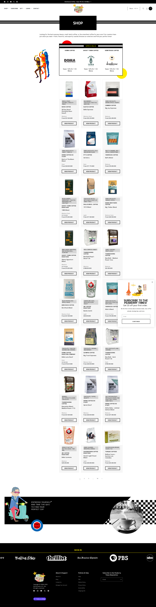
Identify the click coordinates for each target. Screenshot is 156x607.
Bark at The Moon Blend (68, 160)
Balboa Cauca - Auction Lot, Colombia (110, 456)
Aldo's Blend (109, 309)
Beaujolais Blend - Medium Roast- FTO (68, 407)
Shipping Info (81, 591)
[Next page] (102, 478)
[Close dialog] (152, 282)
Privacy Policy (82, 585)
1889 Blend (65, 210)
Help (79, 577)
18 (97, 478)
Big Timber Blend (111, 207)
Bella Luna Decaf (67, 357)
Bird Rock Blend (67, 308)
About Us (58, 577)
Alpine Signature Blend (67, 260)
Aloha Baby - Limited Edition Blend (112, 409)
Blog (57, 579)
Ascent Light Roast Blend (90, 456)
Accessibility (81, 588)
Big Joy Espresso (110, 108)
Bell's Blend (109, 158)
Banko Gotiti (88, 311)
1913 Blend (87, 207)
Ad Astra (87, 158)
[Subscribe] (121, 579)
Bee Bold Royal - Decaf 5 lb (89, 257)
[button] (6, 8)
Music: (131, 8)
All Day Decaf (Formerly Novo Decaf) (67, 111)
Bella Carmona (67, 457)
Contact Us (59, 582)
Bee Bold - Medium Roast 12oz (111, 259)
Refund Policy (82, 582)
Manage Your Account (61, 585)
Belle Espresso (88, 109)
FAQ (79, 579)
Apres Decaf (88, 405)
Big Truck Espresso (90, 355)
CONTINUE (136, 321)
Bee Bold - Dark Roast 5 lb (110, 358)
